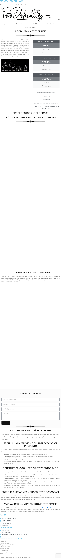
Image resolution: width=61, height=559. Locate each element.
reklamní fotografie (13, 39)
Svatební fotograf (4, 548)
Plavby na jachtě (4, 550)
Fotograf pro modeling (5, 546)
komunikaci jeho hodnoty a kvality (47, 507)
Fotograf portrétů (4, 543)
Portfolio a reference (38, 24)
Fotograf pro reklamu (7, 24)
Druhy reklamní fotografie (23, 24)
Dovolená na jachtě (4, 552)
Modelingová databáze (53, 24)
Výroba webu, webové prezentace (14, 557)
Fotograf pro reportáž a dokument (8, 545)
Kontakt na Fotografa (30, 27)
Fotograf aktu (3, 541)
